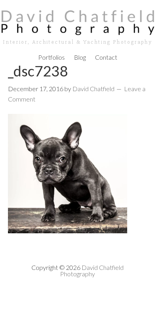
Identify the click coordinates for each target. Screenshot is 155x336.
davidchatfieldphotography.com (77, 22)
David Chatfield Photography (92, 270)
